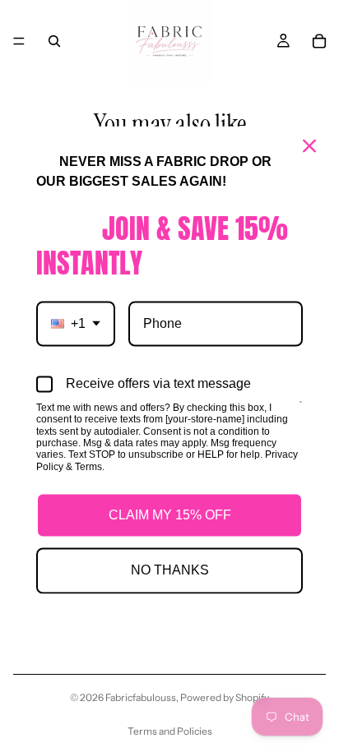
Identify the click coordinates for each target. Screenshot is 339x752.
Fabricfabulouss (140, 697)
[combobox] (75, 323)
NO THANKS (170, 571)
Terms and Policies (170, 731)
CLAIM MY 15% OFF (170, 516)
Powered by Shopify (224, 697)
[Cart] (319, 41)
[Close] (309, 145)
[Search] (54, 41)
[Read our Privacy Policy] (301, 409)
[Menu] (19, 41)
